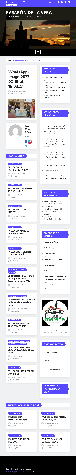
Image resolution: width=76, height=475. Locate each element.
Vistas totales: (49, 265)
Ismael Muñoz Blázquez (19, 91)
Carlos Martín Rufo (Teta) (52, 219)
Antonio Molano (49, 216)
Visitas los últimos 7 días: (53, 259)
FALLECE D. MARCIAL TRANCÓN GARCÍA (18, 324)
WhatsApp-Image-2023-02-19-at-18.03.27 (27, 60)
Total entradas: (49, 285)
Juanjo (46, 214)
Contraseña (48, 361)
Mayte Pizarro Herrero (51, 209)
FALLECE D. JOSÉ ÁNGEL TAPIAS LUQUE (20, 189)
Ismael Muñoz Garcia (18, 174)
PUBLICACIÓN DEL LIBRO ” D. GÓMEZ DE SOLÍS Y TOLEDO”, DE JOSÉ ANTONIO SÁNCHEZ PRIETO (55, 141)
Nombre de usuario (51, 352)
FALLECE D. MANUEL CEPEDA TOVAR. (18, 232)
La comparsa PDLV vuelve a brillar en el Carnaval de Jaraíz (21, 302)
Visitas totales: (49, 271)
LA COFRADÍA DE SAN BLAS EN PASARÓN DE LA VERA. (21, 350)
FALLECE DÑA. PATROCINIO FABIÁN (18, 168)
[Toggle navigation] (38, 52)
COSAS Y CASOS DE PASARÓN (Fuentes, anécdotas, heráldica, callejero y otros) (55, 128)
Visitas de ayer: (49, 254)
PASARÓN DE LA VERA (29, 12)
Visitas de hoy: (49, 248)
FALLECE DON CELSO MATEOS (54, 88)
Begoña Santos (49, 211)
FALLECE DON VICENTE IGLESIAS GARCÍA (20, 253)
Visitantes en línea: (51, 242)
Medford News (20, 472)
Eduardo (47, 206)
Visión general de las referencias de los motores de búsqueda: (55, 278)
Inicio (9, 60)
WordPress (10, 472)
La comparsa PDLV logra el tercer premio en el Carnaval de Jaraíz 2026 (21, 278)
